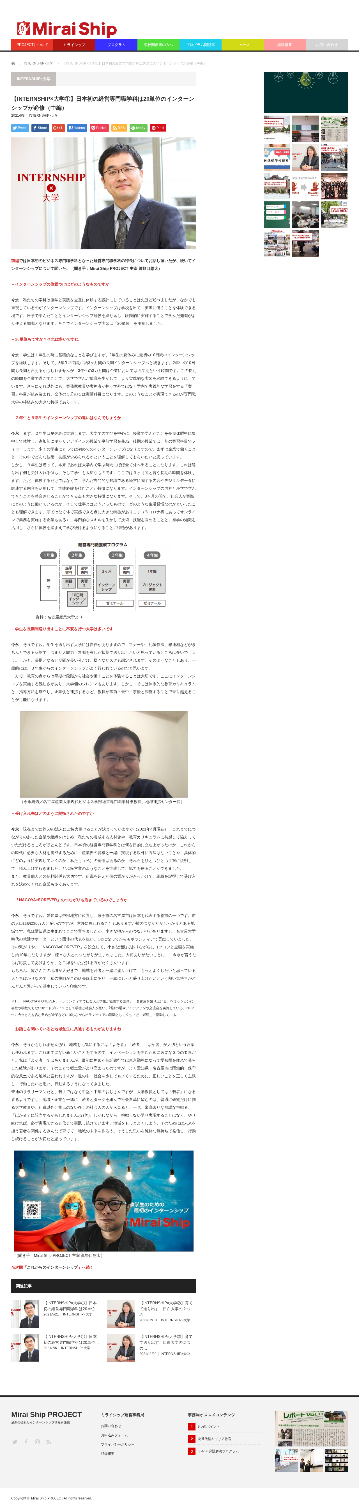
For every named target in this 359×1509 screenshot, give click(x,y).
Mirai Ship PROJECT (46, 1414)
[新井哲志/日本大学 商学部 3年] (305, 243)
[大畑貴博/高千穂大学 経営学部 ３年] (277, 186)
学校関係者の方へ (158, 45)
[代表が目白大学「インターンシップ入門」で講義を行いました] (277, 243)
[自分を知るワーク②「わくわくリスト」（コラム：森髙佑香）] (277, 214)
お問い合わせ (327, 45)
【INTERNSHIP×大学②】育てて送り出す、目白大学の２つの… (166, 1309)
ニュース (242, 45)
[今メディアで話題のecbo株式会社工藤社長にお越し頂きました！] (305, 214)
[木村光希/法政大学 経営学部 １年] (286, 1460)
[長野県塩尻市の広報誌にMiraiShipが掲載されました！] (334, 129)
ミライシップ (74, 45)
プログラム (116, 45)
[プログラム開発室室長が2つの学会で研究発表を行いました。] (305, 129)
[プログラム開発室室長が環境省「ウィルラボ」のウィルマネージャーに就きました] (306, 92)
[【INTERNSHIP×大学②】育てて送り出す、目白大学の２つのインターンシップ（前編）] (305, 157)
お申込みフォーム (114, 1435)
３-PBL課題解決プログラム (218, 1451)
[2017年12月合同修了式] (334, 186)
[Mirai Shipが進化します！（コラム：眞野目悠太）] (305, 186)
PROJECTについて (32, 45)
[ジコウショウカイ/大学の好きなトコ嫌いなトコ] (311, 1460)
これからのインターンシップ (52, 1267)
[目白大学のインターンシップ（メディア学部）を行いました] (336, 1460)
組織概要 (284, 45)
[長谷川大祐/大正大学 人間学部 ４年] (334, 157)
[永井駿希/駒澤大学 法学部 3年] (277, 129)
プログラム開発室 (200, 45)
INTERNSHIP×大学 (38, 63)
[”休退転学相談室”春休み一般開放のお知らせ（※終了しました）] (277, 157)
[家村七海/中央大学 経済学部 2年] (334, 214)
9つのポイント (209, 1427)
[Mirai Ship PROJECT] (66, 29)
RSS (48, 1441)
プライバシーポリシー (118, 1444)
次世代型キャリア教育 (214, 1439)
